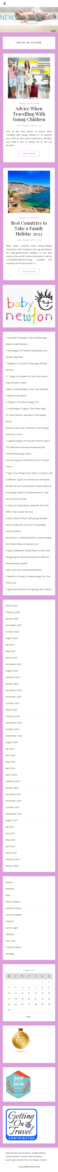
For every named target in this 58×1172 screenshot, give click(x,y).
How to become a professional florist (24, 569)
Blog (16, 1153)
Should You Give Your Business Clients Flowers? (29, 486)
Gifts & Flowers (13, 901)
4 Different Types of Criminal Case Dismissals (28, 479)
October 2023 (12, 703)
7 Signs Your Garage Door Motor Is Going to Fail (29, 473)
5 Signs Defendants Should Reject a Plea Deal (28, 550)
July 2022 (10, 748)
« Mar (28, 1016)
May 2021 (10, 839)
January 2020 (12, 865)
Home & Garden (14, 914)
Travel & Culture (29, 103)
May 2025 (10, 651)
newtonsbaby (34, 1166)
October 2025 (12, 631)
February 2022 (13, 781)
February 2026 (13, 612)
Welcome (10, 1153)
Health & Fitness (14, 908)
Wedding (10, 953)
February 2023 (13, 716)
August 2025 (12, 638)
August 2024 (12, 670)
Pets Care (10, 940)
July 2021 (10, 826)
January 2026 (12, 618)
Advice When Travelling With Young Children (29, 113)
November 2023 (14, 696)
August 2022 (12, 742)
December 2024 (14, 664)
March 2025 (11, 657)
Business (10, 888)
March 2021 (11, 852)
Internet (10, 921)
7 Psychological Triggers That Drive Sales (26, 408)
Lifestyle (10, 934)
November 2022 (14, 722)
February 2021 (13, 859)
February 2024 (13, 677)
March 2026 (11, 605)
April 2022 (10, 768)
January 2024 (12, 683)
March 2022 (11, 774)
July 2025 (10, 644)
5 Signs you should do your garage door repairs (29, 589)
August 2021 (12, 820)
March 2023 (11, 709)
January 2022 (12, 787)
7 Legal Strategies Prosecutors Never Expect (28, 440)
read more (29, 153)
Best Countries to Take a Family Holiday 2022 (29, 228)
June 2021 (10, 833)
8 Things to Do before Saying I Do (22, 402)
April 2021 (10, 846)
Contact (43, 1160)
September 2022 (14, 735)
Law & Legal (11, 927)
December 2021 (14, 794)
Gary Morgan (22, 125)
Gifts (8, 895)
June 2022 (10, 755)
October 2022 (12, 729)
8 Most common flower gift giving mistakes (27, 518)
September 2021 (14, 813)
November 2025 (14, 625)
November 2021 (14, 800)
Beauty (9, 882)
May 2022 (10, 761)
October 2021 (12, 807)
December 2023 (14, 690)
